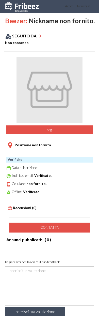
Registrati (84, 6)
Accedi (69, 6)
